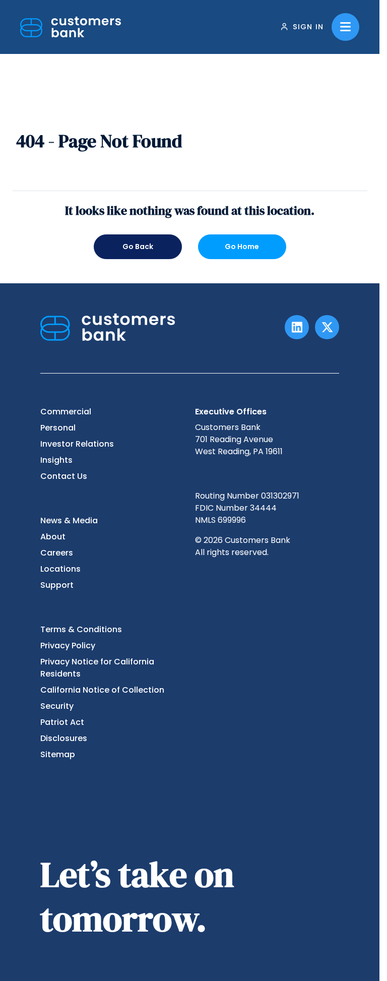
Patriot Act (62, 722)
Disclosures (63, 738)
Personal (58, 428)
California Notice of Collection (102, 690)
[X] (327, 327)
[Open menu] (345, 27)
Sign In (308, 27)
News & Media (69, 520)
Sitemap (57, 754)
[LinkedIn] (297, 327)
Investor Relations (77, 444)
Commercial (65, 411)
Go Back (137, 246)
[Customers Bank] (70, 27)
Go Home (242, 246)
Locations (60, 569)
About (53, 536)
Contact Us (63, 476)
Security (57, 706)
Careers (56, 553)
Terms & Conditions (81, 629)
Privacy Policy (67, 645)
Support (57, 585)
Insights (56, 460)
